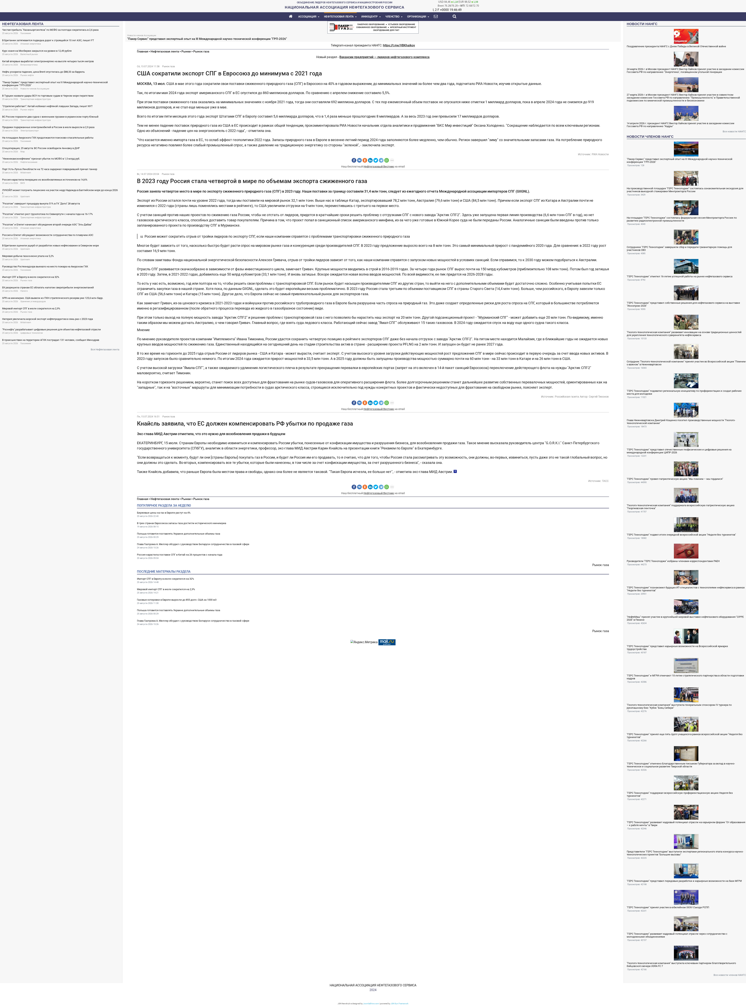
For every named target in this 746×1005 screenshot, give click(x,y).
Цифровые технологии (31, 333)
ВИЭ (22, 183)
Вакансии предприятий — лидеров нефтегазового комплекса (384, 57)
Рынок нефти (27, 75)
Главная (142, 51)
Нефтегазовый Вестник (378, 166)
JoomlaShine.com (371, 1003)
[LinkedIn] (370, 160)
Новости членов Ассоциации (34, 88)
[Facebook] (354, 160)
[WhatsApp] (386, 160)
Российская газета (567, 396)
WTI (462, 5)
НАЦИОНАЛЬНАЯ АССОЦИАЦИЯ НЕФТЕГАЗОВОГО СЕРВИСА (373, 985)
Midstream (25, 172)
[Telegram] (381, 160)
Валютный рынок (29, 54)
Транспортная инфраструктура (35, 99)
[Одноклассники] (365, 160)
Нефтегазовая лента (165, 51)
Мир (22, 151)
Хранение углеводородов (33, 301)
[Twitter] (375, 160)
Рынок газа (26, 280)
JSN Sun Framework (399, 1003)
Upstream (25, 196)
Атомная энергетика (30, 44)
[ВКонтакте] (359, 160)
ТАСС (605, 480)
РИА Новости (600, 154)
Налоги (24, 291)
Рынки (186, 51)
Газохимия (25, 33)
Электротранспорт (29, 130)
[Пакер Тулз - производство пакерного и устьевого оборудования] (373, 27)
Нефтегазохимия (28, 162)
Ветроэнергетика (28, 65)
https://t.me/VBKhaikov (399, 45)
